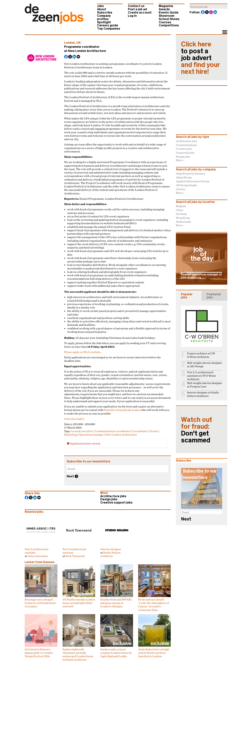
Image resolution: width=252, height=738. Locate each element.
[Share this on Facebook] (66, 57)
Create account (140, 12)
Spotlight (104, 22)
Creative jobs (184, 148)
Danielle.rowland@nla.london (122, 410)
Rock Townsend (75, 556)
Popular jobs (187, 296)
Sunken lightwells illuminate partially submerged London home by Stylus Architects (78, 654)
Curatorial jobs (185, 152)
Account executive (82, 431)
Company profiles (104, 17)
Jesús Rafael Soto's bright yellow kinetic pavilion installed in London (153, 653)
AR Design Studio (186, 185)
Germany (181, 213)
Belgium (181, 206)
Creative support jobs (116, 502)
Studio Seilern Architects (110, 554)
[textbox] (208, 7)
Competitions (169, 25)
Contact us (136, 6)
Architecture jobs (113, 496)
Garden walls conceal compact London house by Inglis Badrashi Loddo (116, 653)
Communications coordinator (113, 431)
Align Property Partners (190, 173)
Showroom (166, 15)
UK (78, 42)
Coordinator (140, 431)
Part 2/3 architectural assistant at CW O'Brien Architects (201, 376)
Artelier (181, 189)
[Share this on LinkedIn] (74, 57)
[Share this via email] (78, 57)
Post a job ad (137, 9)
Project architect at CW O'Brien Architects (201, 355)
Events (154, 431)
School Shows (169, 19)
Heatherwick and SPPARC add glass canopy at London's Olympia (116, 603)
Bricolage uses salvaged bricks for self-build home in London (40, 603)
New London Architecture (87, 50)
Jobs (100, 6)
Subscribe (104, 12)
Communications (186, 145)
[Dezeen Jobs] (54, 22)
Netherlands (183, 221)
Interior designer (110, 549)
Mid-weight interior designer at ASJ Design (204, 364)
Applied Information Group (192, 181)
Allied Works (184, 177)
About (101, 9)
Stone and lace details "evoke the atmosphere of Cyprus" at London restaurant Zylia (153, 605)
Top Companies (108, 28)
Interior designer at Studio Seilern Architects (203, 394)
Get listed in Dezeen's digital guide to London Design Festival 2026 (39, 653)
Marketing (70, 434)
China (179, 210)
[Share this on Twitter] (70, 57)
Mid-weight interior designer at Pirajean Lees (204, 384)
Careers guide (107, 25)
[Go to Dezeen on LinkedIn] (215, 12)
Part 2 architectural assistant (36, 550)
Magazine (166, 6)
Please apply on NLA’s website (82, 352)
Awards (164, 9)
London (69, 42)
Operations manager (91, 434)
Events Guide (168, 12)
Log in (132, 15)
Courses (165, 22)
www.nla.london (74, 418)
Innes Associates (38, 556)
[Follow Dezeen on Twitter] (207, 12)
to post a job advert (200, 58)
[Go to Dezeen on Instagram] (211, 12)
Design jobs (108, 499)
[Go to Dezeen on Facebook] (203, 12)
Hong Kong (183, 217)
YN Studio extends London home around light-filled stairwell (79, 603)
